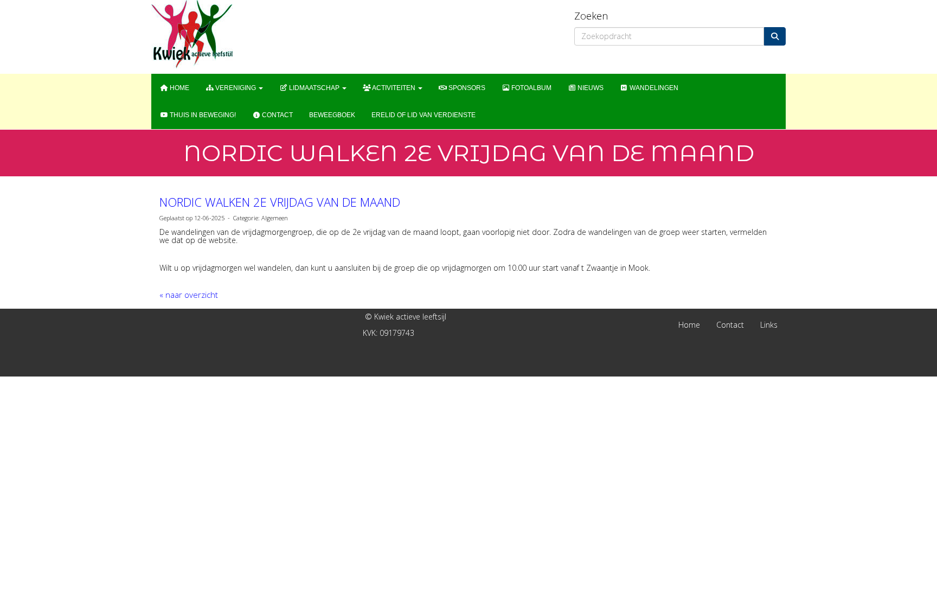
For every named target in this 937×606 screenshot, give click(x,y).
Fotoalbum (530, 88)
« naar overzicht (188, 294)
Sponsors (466, 88)
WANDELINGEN (653, 88)
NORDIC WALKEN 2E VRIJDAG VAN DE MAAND (279, 202)
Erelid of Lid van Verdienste (423, 115)
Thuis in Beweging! (202, 115)
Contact (276, 115)
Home (178, 88)
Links (769, 325)
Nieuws (590, 88)
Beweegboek (332, 115)
